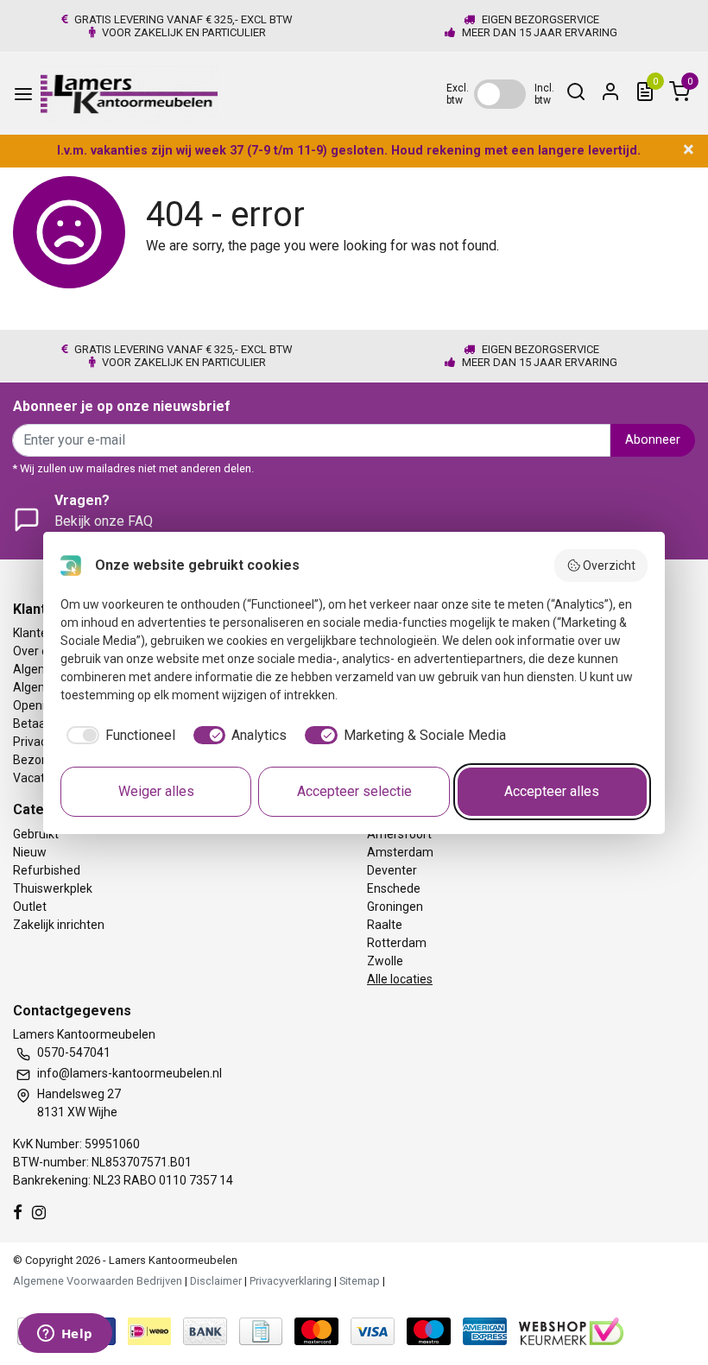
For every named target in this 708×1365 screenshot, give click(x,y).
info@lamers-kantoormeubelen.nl (129, 1073)
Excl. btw (457, 94)
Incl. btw (544, 94)
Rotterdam (397, 943)
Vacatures (41, 778)
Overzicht (609, 565)
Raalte (384, 925)
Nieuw (30, 852)
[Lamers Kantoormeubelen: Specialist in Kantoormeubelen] (129, 94)
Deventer (392, 870)
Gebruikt (36, 834)
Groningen (395, 906)
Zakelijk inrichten (58, 925)
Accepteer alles (551, 791)
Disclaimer (216, 1280)
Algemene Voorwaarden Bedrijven (97, 1280)
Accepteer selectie (354, 791)
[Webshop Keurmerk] (571, 1330)
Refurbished (46, 870)
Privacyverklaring (291, 1280)
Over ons (37, 651)
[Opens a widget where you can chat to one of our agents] (64, 1334)
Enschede (393, 888)
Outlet (30, 906)
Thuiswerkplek (52, 888)
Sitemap (359, 1280)
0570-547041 (74, 1052)
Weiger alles (156, 791)
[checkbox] (117, 735)
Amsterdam (400, 852)
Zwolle (385, 961)
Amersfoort (399, 834)
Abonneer (652, 440)
